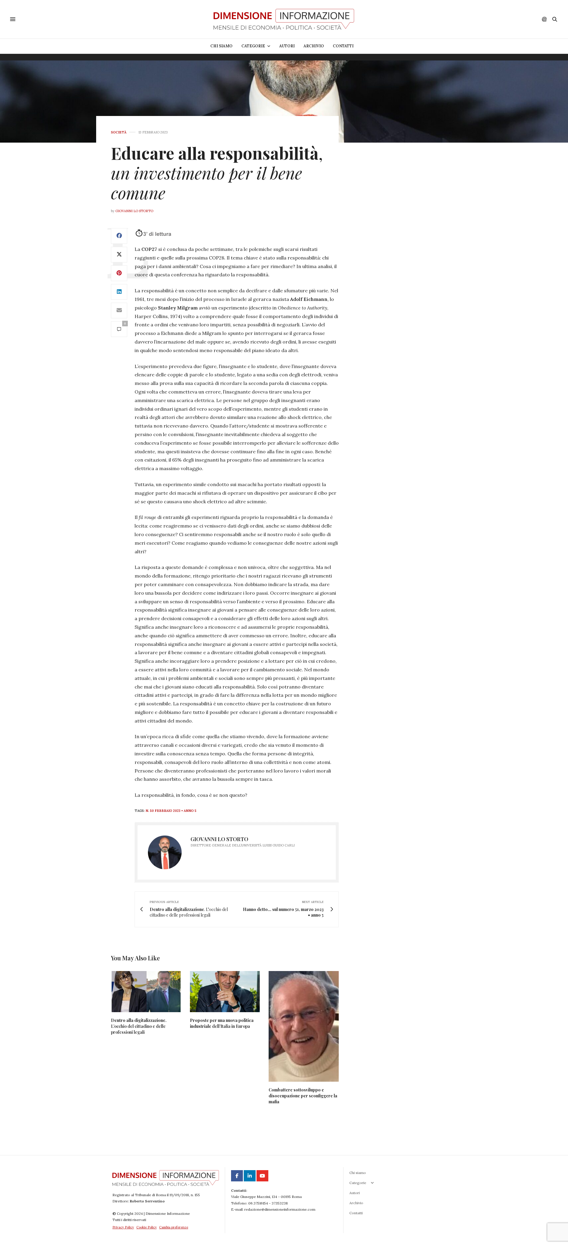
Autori (287, 46)
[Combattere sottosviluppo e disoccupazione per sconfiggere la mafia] (304, 1026)
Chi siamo (221, 46)
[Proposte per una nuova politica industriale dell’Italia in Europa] (225, 991)
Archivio (314, 46)
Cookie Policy (146, 1227)
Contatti (343, 46)
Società (118, 132)
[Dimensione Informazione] (284, 19)
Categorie (253, 46)
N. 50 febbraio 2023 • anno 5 (171, 811)
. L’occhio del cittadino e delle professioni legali (139, 1026)
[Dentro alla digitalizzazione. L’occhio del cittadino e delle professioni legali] (146, 991)
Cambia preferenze (173, 1227)
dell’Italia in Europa (222, 1023)
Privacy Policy (123, 1227)
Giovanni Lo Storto (134, 211)
